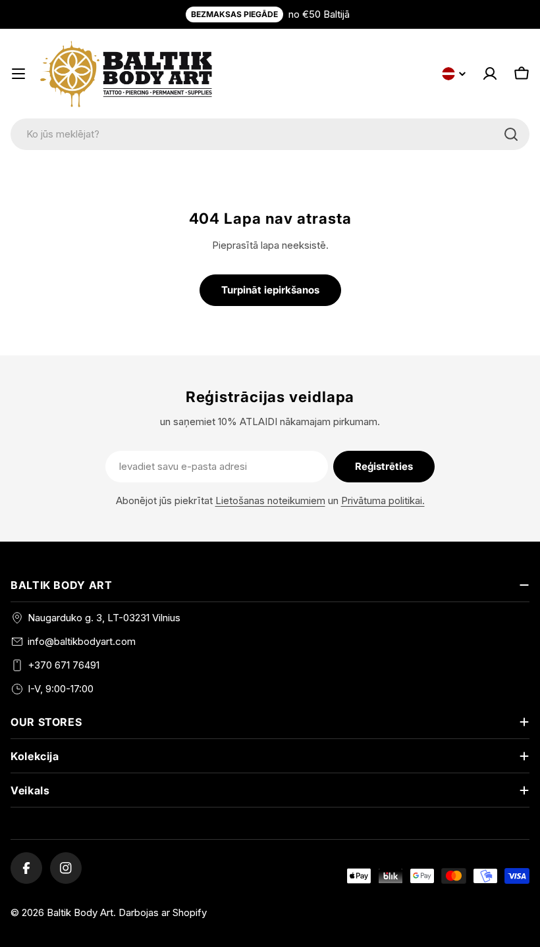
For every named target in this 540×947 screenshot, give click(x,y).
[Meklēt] (511, 134)
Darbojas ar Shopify (163, 912)
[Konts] (490, 74)
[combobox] (270, 134)
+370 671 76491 (63, 665)
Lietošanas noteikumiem (270, 500)
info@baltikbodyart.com (82, 641)
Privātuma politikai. (383, 500)
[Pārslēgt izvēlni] (18, 74)
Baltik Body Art (80, 912)
